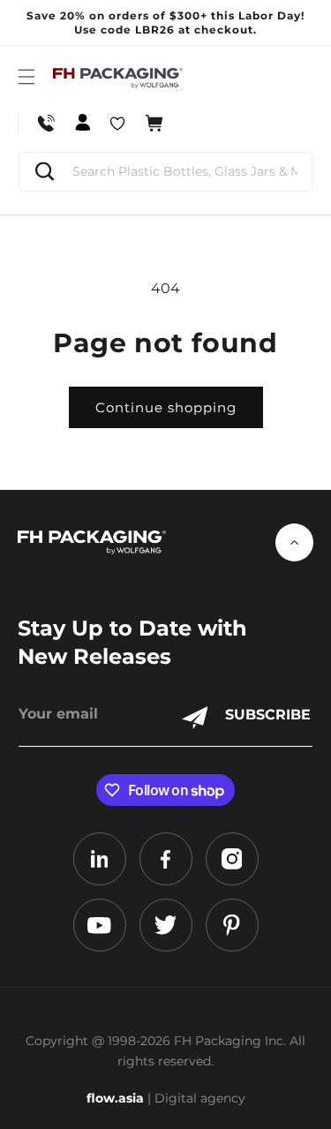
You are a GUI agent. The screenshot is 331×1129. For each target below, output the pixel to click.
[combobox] (165, 172)
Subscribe (268, 714)
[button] (26, 77)
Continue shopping (166, 407)
